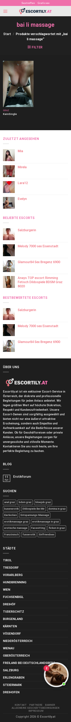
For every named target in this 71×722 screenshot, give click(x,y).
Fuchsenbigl (13, 597)
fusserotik (28, 534)
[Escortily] (35, 11)
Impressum (36, 711)
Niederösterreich (17, 641)
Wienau (8, 648)
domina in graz (57, 508)
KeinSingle (10, 114)
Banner (50, 705)
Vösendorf (12, 633)
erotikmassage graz (16, 521)
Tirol (7, 560)
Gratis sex (43, 3)
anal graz (9, 502)
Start (7, 34)
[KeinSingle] (18, 84)
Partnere (36, 705)
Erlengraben (13, 677)
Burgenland (13, 619)
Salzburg (11, 670)
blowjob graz (43, 502)
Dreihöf (9, 604)
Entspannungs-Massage (35, 515)
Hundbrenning (14, 582)
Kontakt (21, 705)
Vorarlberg (13, 575)
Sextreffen (28, 3)
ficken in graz (57, 527)
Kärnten (10, 626)
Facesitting (38, 527)
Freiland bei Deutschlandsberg (29, 663)
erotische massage (15, 527)
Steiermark (12, 685)
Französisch (11, 534)
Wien (6, 589)
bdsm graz (25, 502)
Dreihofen (11, 692)
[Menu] (5, 11)
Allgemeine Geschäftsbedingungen (36, 708)
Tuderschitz (13, 611)
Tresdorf (11, 567)
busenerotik (11, 508)
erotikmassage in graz (45, 521)
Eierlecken (10, 515)
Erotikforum (22, 476)
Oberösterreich (16, 655)
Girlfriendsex (46, 534)
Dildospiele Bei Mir (33, 508)
